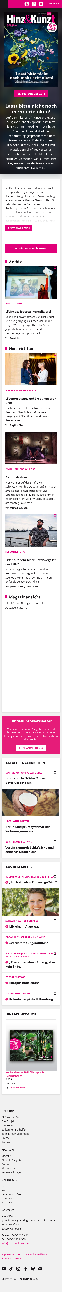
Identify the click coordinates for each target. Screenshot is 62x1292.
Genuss (6, 1186)
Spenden (54, 3)
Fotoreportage (15, 977)
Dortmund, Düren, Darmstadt (24, 772)
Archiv (5, 1164)
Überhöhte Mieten (17, 821)
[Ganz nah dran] (31, 448)
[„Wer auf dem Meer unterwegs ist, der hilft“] (31, 531)
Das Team (8, 1125)
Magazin (7, 1156)
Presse (6, 1138)
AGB (19, 1254)
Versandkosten (17, 1087)
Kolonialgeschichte (18, 993)
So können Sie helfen (14, 1129)
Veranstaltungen (12, 1172)
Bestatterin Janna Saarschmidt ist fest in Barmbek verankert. (30, 955)
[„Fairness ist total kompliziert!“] (31, 282)
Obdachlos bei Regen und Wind (25, 937)
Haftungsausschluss (12, 1258)
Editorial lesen (19, 228)
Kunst (5, 1190)
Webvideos (8, 1168)
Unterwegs (8, 1198)
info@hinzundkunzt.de (15, 1243)
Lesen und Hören (12, 1194)
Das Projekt (8, 1121)
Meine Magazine (34, 4)
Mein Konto (26, 4)
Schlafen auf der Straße (21, 920)
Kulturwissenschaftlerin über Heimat (30, 876)
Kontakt (6, 1142)
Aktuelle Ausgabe (12, 1160)
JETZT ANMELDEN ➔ (31, 748)
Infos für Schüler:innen (15, 1133)
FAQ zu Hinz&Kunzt (13, 1117)
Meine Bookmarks (41, 4)
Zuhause (7, 1202)
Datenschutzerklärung (36, 1254)
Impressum (8, 1254)
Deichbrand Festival (18, 841)
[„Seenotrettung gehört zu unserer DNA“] (31, 369)
